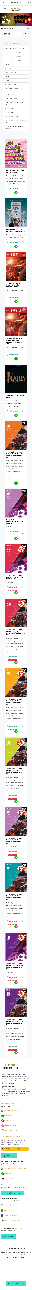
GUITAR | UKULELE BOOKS (12, 98)
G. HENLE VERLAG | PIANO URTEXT (15, 56)
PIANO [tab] (5, 3)
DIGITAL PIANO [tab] (16, 3)
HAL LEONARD (9, 64)
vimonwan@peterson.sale (12, 1136)
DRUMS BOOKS (9, 112)
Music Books (7, 28)
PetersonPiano (8, 1120)
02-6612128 (7, 1205)
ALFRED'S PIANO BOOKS (12, 43)
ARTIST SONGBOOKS (11, 84)
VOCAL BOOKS (9, 108)
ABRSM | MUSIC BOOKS (12, 116)
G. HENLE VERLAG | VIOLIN (13, 60)
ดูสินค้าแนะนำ (9, 1155)
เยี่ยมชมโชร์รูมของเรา (12, 1193)
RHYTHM (7, 94)
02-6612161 (15, 1111)
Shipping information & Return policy (16, 1149)
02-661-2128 (23, 1169)
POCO (7, 76)
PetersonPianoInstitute (10, 1215)
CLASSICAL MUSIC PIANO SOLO (14, 48)
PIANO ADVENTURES (11, 72)
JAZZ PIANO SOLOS (10, 68)
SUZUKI (7, 80)
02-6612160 (21, 1086)
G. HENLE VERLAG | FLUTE (12, 52)
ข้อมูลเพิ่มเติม (8, 1237)
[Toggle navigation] (5, 9)
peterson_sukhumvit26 (10, 1125)
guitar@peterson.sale (11, 1130)
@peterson (7, 1115)
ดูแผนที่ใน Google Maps (16, 1283)
